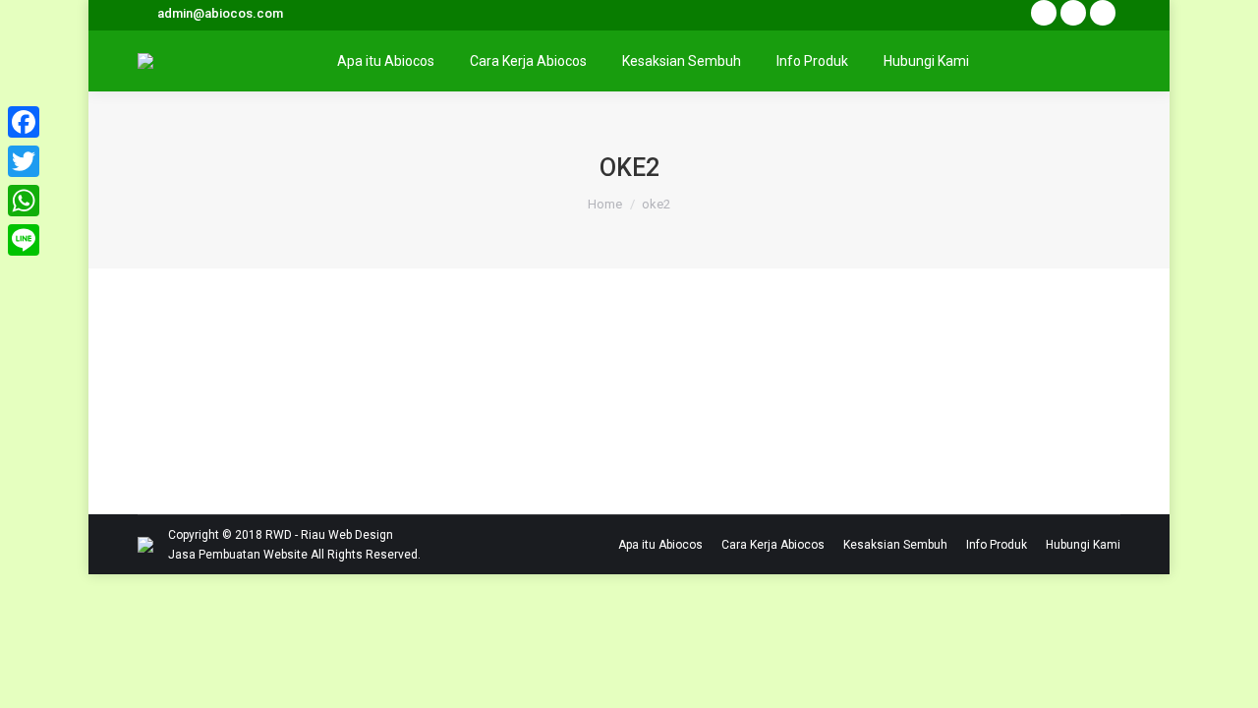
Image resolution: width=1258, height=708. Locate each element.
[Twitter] (23, 161)
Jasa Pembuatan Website (238, 554)
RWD (278, 535)
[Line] (23, 240)
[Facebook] (23, 122)
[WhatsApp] (23, 200)
